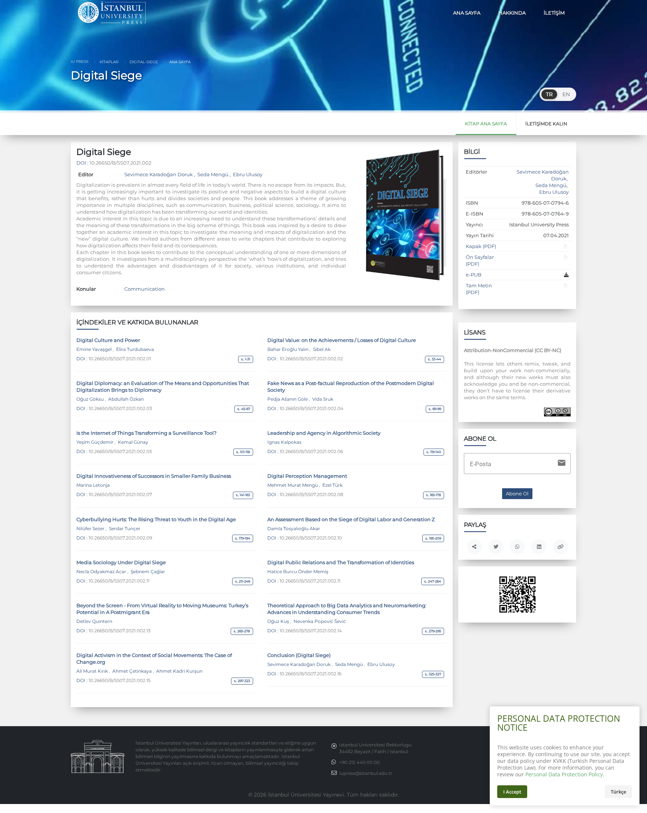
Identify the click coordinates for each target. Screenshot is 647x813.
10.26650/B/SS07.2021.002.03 (120, 408)
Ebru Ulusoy (247, 174)
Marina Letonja (93, 485)
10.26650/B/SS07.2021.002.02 (311, 358)
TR (549, 94)
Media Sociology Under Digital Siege (121, 562)
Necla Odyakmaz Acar (101, 571)
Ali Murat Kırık (92, 671)
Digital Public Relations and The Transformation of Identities (340, 562)
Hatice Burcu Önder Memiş (297, 571)
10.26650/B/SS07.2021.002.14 (311, 630)
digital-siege (143, 61)
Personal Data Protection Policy (564, 774)
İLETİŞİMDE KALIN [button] (546, 123)
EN (566, 94)
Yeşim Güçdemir (95, 442)
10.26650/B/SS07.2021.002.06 (311, 451)
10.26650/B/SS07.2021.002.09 (120, 538)
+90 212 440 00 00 (359, 762)
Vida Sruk (322, 399)
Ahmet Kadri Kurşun (179, 671)
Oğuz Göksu (90, 399)
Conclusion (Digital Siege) (299, 655)
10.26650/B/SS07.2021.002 (120, 163)
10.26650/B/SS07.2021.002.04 (311, 408)
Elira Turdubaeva (134, 349)
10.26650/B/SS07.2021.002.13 (120, 630)
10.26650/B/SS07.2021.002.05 (120, 451)
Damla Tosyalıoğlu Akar (293, 528)
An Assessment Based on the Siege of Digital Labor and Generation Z (351, 519)
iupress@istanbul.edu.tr (365, 773)
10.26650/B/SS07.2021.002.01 (120, 358)
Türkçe (618, 791)
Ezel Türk (332, 485)
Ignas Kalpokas (284, 442)
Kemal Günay (132, 442)
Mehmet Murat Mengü (293, 485)
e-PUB (474, 275)
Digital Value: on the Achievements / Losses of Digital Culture (341, 340)
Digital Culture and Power (108, 340)
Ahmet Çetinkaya (132, 671)
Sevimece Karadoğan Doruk (159, 174)
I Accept (512, 791)
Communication (144, 289)
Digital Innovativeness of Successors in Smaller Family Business (153, 476)
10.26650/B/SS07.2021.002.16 (310, 673)
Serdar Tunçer (124, 528)
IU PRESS (79, 61)
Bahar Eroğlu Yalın (288, 349)
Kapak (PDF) (481, 246)
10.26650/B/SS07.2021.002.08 (311, 494)
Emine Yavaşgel (94, 349)
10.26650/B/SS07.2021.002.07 (120, 494)
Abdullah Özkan (125, 399)
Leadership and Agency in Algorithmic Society (323, 433)
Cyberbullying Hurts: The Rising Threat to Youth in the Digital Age (156, 519)
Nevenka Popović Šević (319, 621)
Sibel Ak (321, 349)
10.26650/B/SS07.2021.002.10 (311, 538)
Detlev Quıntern (94, 621)
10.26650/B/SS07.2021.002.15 (120, 680)
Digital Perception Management (307, 476)
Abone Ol (517, 493)
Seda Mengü (213, 174)
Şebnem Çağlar (147, 571)
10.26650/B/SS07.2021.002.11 (119, 581)
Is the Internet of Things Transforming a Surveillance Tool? (146, 433)
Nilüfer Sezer (91, 528)
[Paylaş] (474, 546)
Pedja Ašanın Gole (288, 399)
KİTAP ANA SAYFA (486, 123)
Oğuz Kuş (278, 621)
